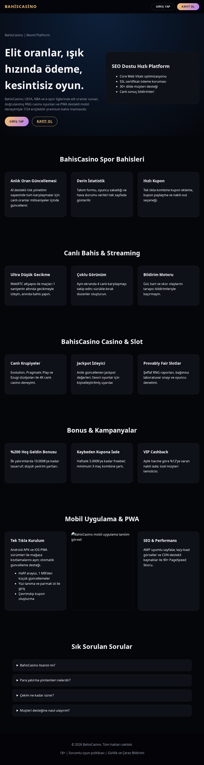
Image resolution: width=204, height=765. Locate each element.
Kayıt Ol (188, 6)
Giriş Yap (163, 6)
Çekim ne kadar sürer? (37, 695)
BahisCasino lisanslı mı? (37, 665)
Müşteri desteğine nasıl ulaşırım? (45, 710)
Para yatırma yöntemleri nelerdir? (45, 680)
